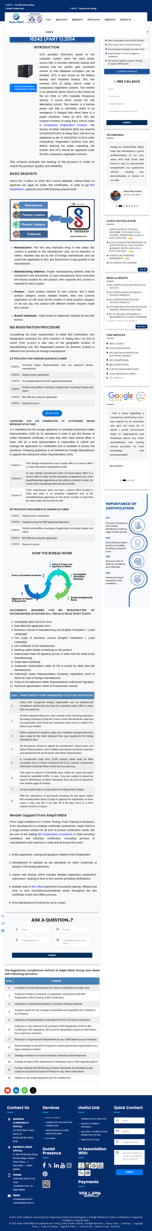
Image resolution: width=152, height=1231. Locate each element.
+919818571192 (20, 1186)
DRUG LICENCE (52, 1142)
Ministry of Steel (90, 1130)
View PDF (53, 413)
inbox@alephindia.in (23, 1202)
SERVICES (76, 20)
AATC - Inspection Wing (83, 8)
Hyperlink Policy (68, 1226)
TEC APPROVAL (116, 365)
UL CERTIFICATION (118, 374)
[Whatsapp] (3, 916)
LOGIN (48, 32)
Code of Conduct (49, 1226)
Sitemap (126, 1223)
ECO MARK (50, 1129)
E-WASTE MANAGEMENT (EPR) (124, 356)
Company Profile (127, 71)
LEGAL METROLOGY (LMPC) (122, 361)
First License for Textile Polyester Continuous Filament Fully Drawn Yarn (127, 311)
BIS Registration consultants (55, 834)
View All (142, 269)
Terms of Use (86, 1226)
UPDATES (109, 20)
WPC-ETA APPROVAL (119, 347)
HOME (48, 20)
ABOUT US (60, 20)
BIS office (37, 886)
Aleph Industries (15, 8)
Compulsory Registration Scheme (65, 125)
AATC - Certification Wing (20, 4)
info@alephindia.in (23, 1199)
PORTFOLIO (92, 20)
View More (141, 326)
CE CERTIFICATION (118, 370)
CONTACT (124, 20)
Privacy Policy (112, 1223)
